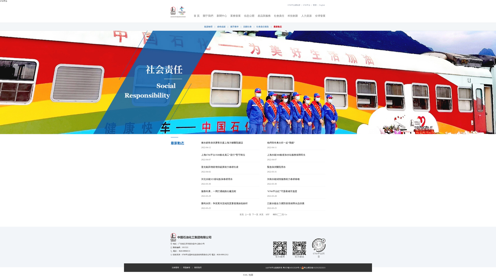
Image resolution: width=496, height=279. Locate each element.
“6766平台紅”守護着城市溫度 (282, 191)
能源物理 (208, 27)
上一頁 (248, 214)
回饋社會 (247, 27)
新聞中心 (222, 15)
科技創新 (293, 15)
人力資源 (306, 15)
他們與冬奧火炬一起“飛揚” (281, 142)
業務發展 (235, 15)
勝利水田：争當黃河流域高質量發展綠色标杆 (224, 203)
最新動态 (278, 27)
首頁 (242, 214)
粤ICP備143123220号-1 (292, 268)
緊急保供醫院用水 (276, 167)
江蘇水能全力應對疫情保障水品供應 (285, 203)
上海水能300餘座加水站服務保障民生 (286, 155)
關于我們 (208, 15)
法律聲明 (175, 268)
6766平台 (3, 1)
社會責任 (279, 15)
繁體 (315, 5)
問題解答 (186, 268)
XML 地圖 (248, 275)
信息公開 (249, 15)
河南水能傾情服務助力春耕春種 (283, 179)
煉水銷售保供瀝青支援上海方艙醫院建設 (222, 142)
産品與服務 (264, 15)
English (322, 5)
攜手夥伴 (234, 27)
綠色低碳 (221, 27)
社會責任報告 (262, 27)
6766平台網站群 (294, 5)
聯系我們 (198, 268)
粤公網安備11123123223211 (315, 268)
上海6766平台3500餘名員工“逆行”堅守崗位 (223, 155)
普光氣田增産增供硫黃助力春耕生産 (219, 167)
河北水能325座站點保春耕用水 (217, 179)
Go (285, 214)
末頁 (261, 214)
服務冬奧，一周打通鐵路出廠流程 (218, 191)
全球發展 (320, 15)
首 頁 (197, 15)
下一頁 (255, 214)
